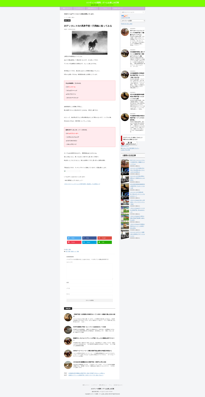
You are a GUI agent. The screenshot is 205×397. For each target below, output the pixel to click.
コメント (69, 262)
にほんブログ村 (125, 17)
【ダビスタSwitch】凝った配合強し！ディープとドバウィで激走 (137, 202)
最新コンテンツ (66, 8)
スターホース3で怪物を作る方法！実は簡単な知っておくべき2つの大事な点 (137, 170)
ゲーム (105, 8)
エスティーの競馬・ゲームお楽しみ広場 (102, 3)
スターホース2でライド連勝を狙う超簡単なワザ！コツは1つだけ (137, 234)
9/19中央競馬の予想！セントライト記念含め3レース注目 (89, 327)
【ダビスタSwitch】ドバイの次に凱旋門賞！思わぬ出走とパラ (137, 210)
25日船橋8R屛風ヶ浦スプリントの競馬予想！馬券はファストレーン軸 (137, 54)
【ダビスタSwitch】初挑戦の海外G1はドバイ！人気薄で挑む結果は (137, 226)
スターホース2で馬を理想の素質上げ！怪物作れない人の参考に (137, 178)
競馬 (69, 251)
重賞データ (73, 251)
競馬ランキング (125, 146)
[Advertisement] (77, 199)
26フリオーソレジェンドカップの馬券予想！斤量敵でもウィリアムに (137, 32)
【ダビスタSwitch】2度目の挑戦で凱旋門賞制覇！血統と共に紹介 (137, 218)
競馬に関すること (92, 8)
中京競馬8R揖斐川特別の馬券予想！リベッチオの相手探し (137, 118)
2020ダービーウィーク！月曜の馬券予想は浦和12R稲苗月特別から (92, 350)
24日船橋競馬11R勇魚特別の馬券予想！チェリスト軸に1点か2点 (137, 75)
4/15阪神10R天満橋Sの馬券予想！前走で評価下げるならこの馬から (86, 373)
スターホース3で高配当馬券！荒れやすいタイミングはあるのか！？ (137, 194)
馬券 (78, 251)
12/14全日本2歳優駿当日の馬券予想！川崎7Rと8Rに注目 (89, 362)
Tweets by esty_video (126, 23)
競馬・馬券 (68, 249)
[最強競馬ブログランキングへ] (72, 173)
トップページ (79, 8)
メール (68, 288)
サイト (68, 294)
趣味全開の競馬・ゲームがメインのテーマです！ (102, 391)
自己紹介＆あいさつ (118, 8)
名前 (67, 282)
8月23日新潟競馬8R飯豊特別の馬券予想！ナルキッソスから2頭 (137, 96)
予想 (67, 251)
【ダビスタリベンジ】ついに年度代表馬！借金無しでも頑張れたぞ (82, 184)
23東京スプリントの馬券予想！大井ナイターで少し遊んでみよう (85, 375)
